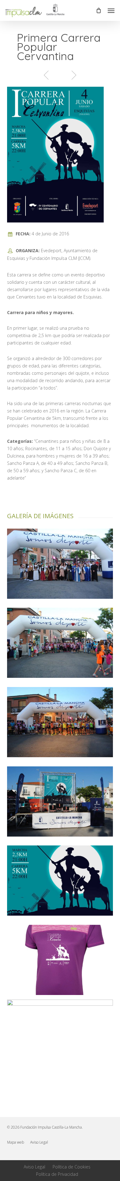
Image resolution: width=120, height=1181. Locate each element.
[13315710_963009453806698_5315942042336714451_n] (60, 880)
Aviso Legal (39, 1142)
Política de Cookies (71, 1167)
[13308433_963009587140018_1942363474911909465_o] (60, 960)
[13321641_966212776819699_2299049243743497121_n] (60, 722)
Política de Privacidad (57, 1174)
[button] (111, 10)
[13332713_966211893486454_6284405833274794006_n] (60, 801)
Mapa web (15, 1142)
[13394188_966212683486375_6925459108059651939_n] (60, 564)
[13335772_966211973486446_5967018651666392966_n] (60, 643)
